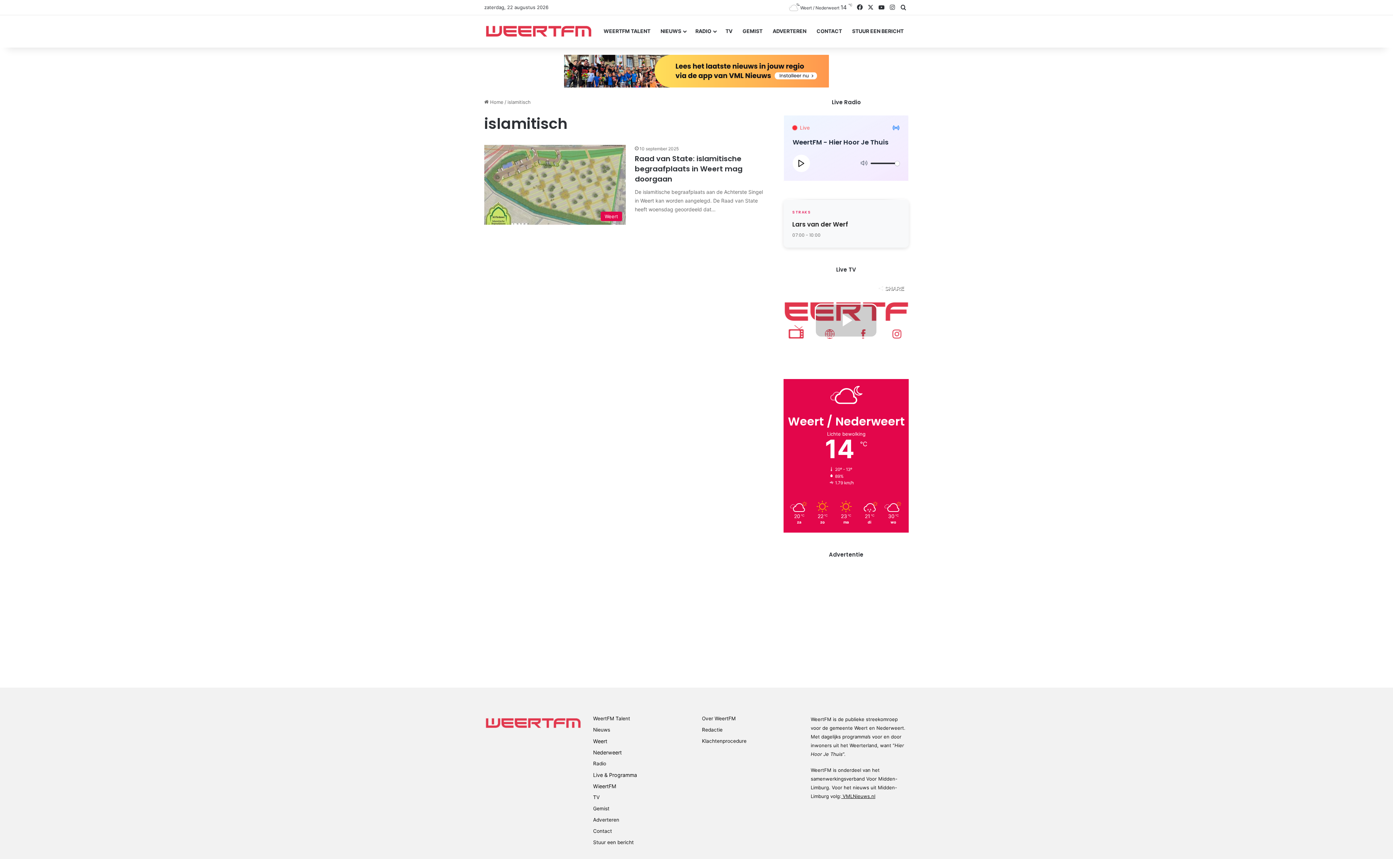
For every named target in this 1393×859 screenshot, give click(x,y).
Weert (600, 741)
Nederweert (607, 752)
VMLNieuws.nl (858, 796)
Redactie (712, 730)
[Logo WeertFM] (538, 31)
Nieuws (671, 31)
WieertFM (604, 786)
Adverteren (789, 31)
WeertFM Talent (627, 31)
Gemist (753, 31)
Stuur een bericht (878, 31)
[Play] (801, 163)
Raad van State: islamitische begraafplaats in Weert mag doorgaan (689, 169)
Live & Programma (615, 775)
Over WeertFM (719, 718)
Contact (829, 31)
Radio (703, 31)
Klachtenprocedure (724, 741)
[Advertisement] (846, 618)
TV (729, 31)
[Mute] (864, 163)
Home (496, 102)
